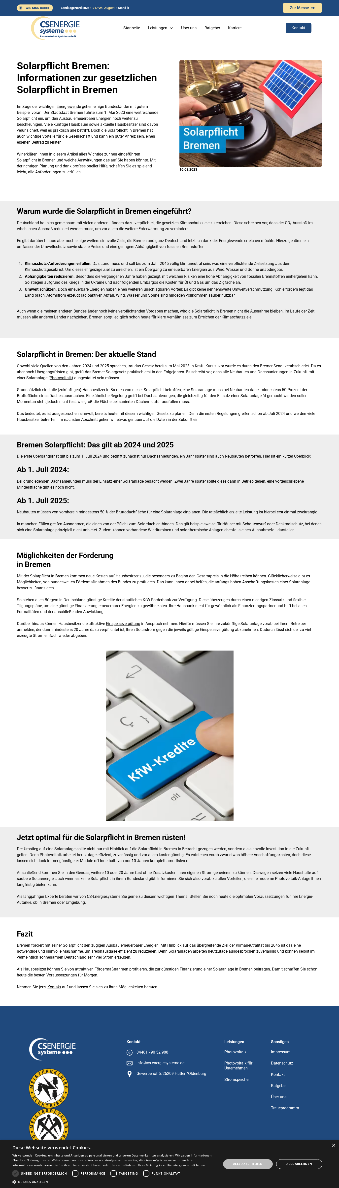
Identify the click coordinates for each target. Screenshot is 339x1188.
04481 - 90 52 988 (152, 1052)
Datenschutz (282, 1063)
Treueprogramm (285, 1108)
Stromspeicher (237, 1079)
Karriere (234, 28)
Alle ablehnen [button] (299, 1164)
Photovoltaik (61, 377)
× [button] (333, 1145)
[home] (55, 28)
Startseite (131, 28)
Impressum (281, 1052)
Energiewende (69, 106)
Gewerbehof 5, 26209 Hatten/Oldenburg (171, 1073)
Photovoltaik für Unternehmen (238, 1065)
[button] (160, 28)
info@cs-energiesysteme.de (160, 1063)
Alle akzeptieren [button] (248, 1164)
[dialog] (169, 1164)
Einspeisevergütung (123, 623)
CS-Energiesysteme (103, 896)
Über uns (189, 28)
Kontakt (298, 28)
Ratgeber (212, 28)
